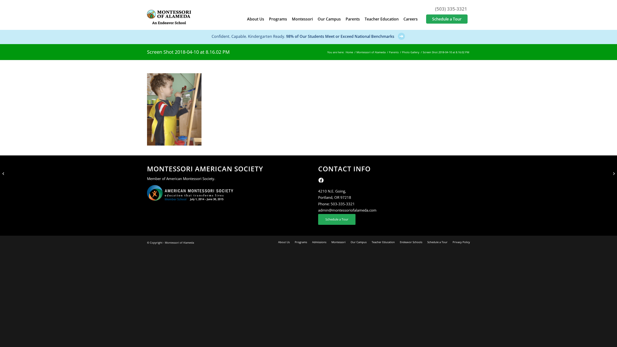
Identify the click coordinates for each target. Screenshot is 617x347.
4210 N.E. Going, (332, 191)
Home (349, 52)
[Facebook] (321, 181)
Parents (394, 52)
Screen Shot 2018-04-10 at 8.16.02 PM (188, 52)
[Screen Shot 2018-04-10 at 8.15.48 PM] (3, 173)
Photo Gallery (410, 52)
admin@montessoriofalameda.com (347, 210)
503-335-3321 (343, 203)
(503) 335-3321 (451, 9)
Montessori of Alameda (371, 52)
